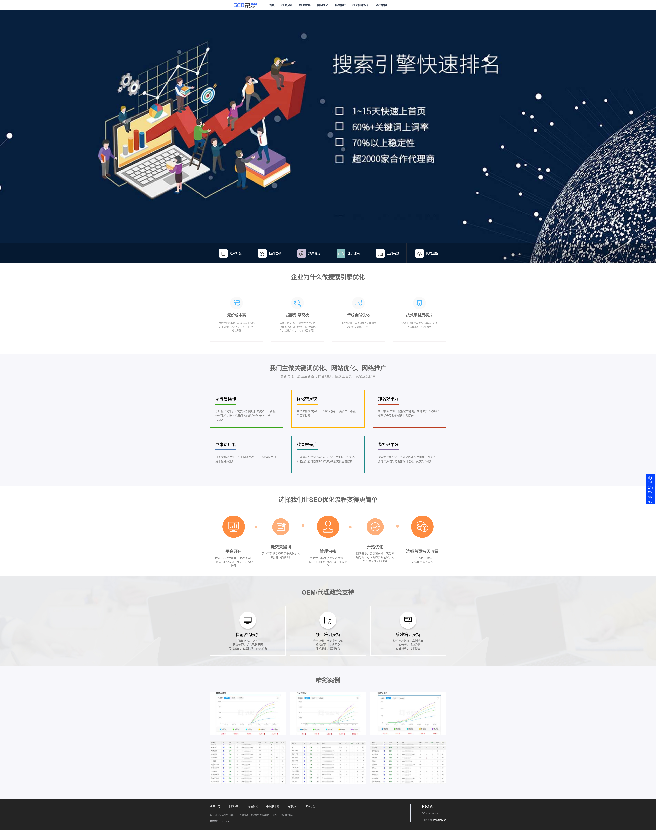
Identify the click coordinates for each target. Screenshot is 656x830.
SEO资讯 (287, 5)
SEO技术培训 (360, 5)
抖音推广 (340, 5)
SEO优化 (305, 5)
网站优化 (322, 5)
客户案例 (381, 5)
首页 (272, 5)
